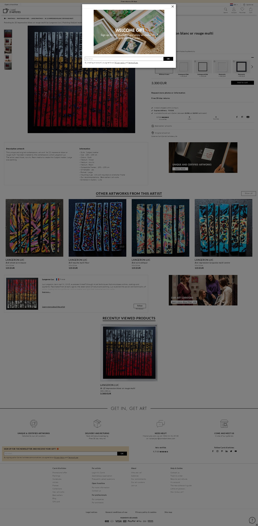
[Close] (172, 6)
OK (168, 59)
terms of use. (133, 63)
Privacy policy (120, 63)
